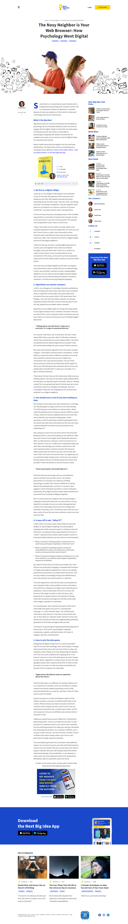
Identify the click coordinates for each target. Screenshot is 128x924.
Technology (72, 41)
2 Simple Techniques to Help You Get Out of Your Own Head (94, 886)
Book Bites (55, 41)
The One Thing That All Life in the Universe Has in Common (62, 886)
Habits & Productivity (87, 891)
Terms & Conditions (56, 914)
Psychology (64, 41)
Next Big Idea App (22, 914)
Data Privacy (65, 914)
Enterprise (42, 914)
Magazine (47, 20)
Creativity (21, 891)
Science (62, 891)
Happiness (29, 891)
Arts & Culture (54, 891)
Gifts (28, 914)
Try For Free (102, 7)
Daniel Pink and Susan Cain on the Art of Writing (31, 886)
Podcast (33, 914)
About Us (48, 914)
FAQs (37, 914)
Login (90, 7)
